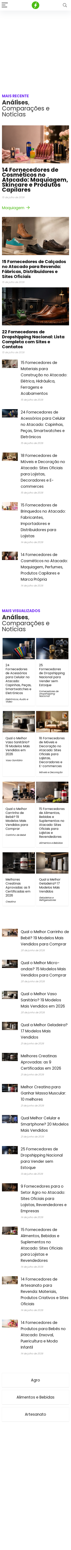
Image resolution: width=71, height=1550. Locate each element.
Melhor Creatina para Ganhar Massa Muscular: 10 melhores (43, 1093)
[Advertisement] (35, 48)
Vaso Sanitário (14, 760)
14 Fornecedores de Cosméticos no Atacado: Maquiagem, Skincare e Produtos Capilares (35, 180)
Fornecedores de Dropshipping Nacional (48, 694)
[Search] (65, 5)
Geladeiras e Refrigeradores (47, 899)
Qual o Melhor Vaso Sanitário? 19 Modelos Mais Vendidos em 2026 (18, 746)
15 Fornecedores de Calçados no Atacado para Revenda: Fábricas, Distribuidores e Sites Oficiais (34, 269)
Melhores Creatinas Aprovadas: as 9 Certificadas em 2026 (18, 887)
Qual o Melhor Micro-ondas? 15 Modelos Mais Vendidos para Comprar (43, 969)
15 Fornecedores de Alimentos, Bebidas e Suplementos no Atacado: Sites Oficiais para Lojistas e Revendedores (52, 823)
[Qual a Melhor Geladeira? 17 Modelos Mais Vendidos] (52, 855)
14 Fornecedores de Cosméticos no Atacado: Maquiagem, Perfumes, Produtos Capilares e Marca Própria (44, 567)
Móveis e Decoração (51, 772)
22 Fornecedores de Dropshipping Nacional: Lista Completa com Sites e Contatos (33, 339)
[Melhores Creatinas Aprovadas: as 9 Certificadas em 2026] (19, 855)
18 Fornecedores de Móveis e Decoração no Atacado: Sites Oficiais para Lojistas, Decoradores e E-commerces (52, 752)
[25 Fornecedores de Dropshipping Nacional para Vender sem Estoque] (52, 640)
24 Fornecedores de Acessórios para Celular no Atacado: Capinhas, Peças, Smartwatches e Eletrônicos (43, 425)
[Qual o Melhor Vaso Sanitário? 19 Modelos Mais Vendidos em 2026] (19, 713)
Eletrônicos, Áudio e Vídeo (17, 700)
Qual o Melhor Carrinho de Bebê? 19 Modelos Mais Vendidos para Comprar (17, 819)
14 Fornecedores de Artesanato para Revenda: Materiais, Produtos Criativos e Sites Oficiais (44, 1292)
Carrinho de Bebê (16, 835)
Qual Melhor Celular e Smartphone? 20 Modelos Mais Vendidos (45, 1124)
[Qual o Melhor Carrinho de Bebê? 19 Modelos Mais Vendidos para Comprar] (19, 784)
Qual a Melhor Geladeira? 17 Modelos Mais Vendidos (50, 885)
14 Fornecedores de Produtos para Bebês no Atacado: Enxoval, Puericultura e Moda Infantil (43, 1335)
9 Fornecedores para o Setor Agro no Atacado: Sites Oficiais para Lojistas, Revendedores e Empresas (44, 1199)
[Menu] (4, 5)
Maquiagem (13, 208)
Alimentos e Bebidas (51, 843)
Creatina (11, 901)
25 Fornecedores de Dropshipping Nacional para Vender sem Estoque (52, 675)
